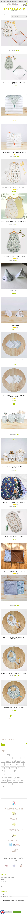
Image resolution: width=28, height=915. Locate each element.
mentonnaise (13, 767)
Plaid (15, 774)
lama (3, 764)
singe (14, 780)
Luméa (21, 764)
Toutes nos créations (5, 886)
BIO (8, 754)
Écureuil (21, 783)
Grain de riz (9, 758)
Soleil (18, 780)
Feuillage (23, 754)
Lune (3, 767)
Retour (2, 879)
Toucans (10, 783)
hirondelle (23, 758)
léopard (7, 767)
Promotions (4, 777)
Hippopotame (17, 758)
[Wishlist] (23, 5)
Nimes (19, 767)
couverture (17, 754)
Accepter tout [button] (17, 911)
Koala (13, 761)
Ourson (11, 770)
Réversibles (4, 780)
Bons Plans (3, 723)
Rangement (10, 777)
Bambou (3, 754)
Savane (9, 780)
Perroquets (10, 774)
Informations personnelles (6, 896)
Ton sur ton (4, 783)
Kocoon (18, 761)
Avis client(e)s (4, 881)
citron (12, 754)
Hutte (3, 761)
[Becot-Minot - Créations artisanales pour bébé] (14, 4)
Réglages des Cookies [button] (7, 911)
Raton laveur (17, 777)
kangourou (8, 761)
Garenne (3, 758)
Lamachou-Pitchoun (10, 764)
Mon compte (3, 894)
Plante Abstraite (21, 774)
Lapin (17, 764)
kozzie (23, 761)
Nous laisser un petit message (7, 877)
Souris (22, 780)
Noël (23, 767)
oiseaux (7, 770)
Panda (16, 770)
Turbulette (16, 783)
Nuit (3, 770)
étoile (3, 786)
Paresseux (22, 770)
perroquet (4, 774)
